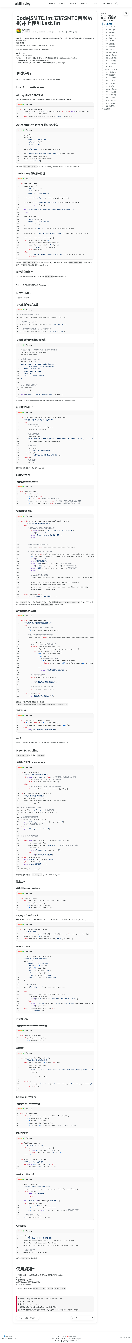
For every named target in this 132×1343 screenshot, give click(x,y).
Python (63, 32)
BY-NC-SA (55, 1309)
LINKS (107, 4)
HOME (52, 4)
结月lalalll (72, 1336)
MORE (95, 4)
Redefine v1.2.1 (10, 1339)
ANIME (74, 4)
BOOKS (86, 4)
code (55, 32)
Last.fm (26, 38)
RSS (57, 1341)
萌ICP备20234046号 (69, 1341)
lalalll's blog (22, 3)
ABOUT (63, 4)
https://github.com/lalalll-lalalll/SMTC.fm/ (38, 49)
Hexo (7, 1336)
